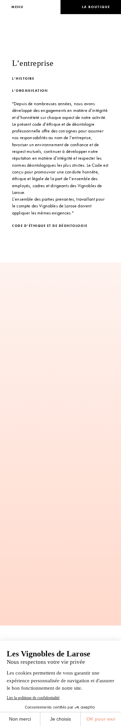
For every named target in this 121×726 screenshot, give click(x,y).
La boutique (96, 7)
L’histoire (23, 78)
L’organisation (30, 90)
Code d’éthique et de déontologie (49, 226)
